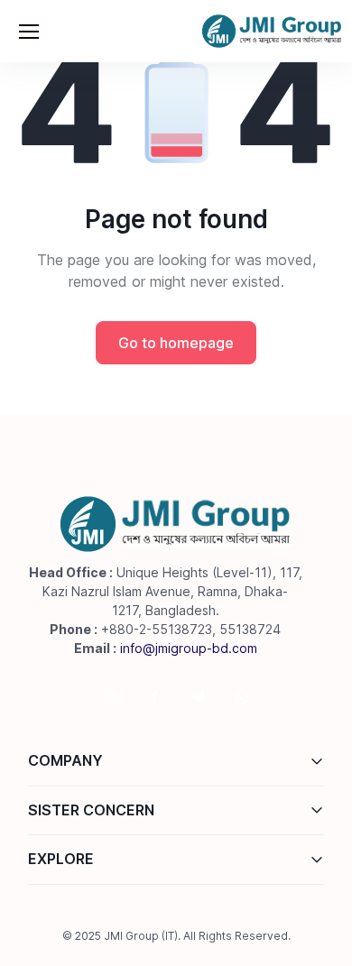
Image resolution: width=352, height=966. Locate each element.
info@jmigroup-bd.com (188, 648)
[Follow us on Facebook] (154, 697)
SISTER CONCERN (91, 810)
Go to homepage (176, 343)
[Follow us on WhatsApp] (241, 697)
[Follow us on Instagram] (111, 697)
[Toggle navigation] (28, 31)
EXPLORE (61, 859)
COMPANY (65, 760)
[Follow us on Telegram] (198, 697)
